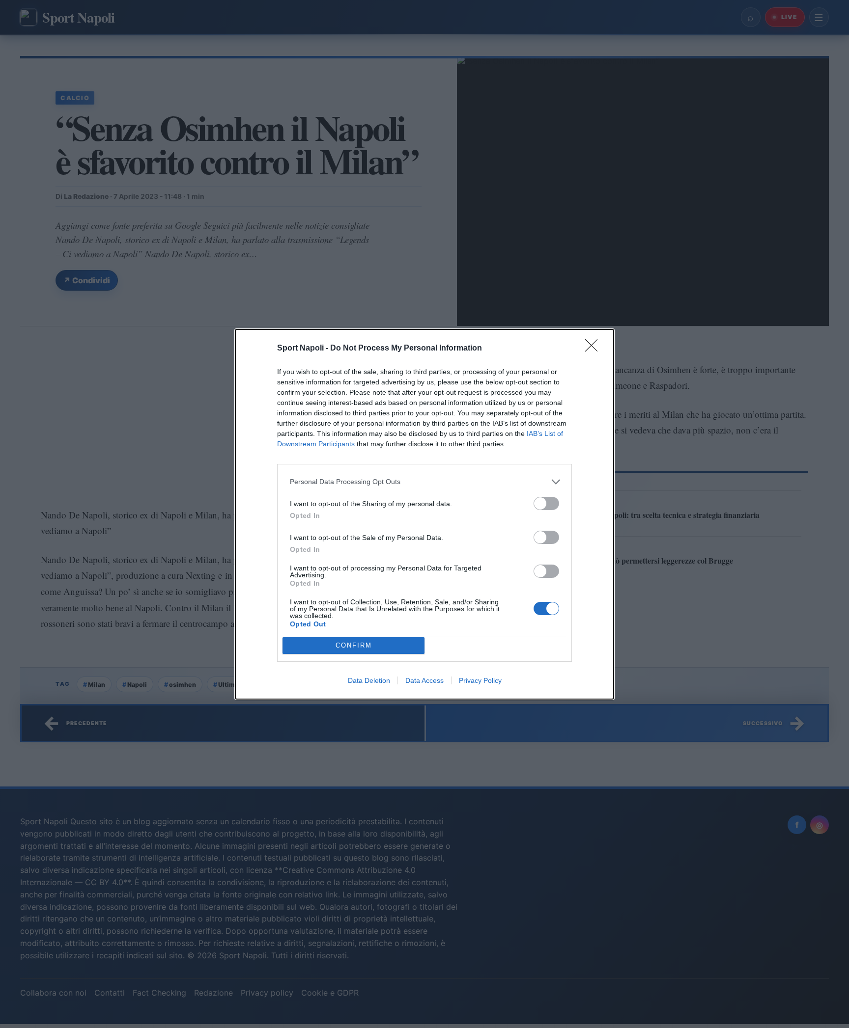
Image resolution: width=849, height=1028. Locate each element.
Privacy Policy (480, 680)
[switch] (546, 503)
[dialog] (424, 514)
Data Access (424, 680)
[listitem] (424, 482)
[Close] (594, 348)
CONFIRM (354, 645)
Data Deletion (369, 680)
